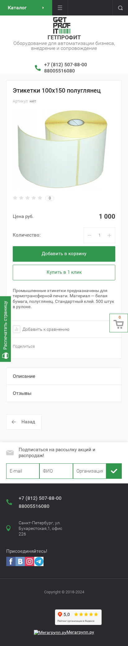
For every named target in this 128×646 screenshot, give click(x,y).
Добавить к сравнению (45, 329)
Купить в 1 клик (64, 272)
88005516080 (59, 71)
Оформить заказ (118, 323)
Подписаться (114, 471)
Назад (28, 422)
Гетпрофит (64, 37)
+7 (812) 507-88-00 (65, 65)
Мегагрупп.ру (80, 632)
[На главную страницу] (62, 25)
